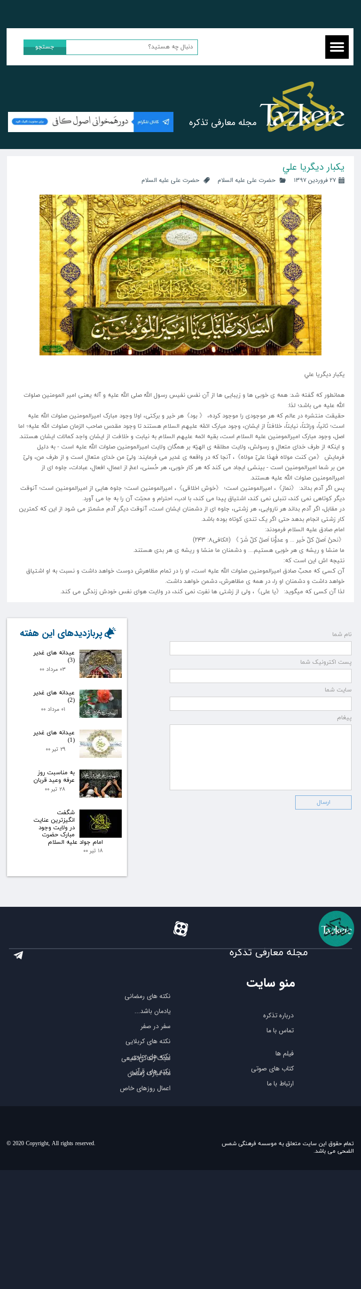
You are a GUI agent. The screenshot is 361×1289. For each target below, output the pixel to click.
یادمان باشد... (152, 1011)
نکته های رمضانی (148, 996)
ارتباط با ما (280, 1083)
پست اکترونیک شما (326, 662)
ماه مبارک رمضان (149, 1073)
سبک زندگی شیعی (146, 1058)
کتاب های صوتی (272, 1068)
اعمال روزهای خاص (145, 1088)
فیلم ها (284, 1053)
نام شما (342, 634)
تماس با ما (280, 1030)
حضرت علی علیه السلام (246, 180)
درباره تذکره (278, 1015)
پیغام (344, 718)
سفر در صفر (156, 1026)
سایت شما (338, 690)
